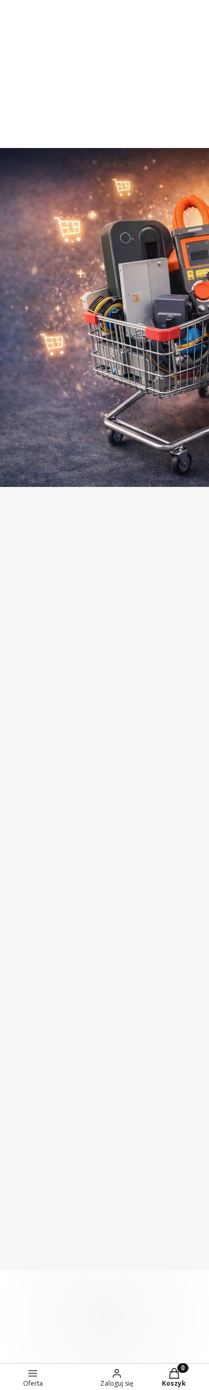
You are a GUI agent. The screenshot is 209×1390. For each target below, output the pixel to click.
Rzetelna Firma (39, 868)
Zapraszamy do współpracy (76, 27)
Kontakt (25, 846)
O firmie (24, 802)
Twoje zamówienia (46, 1102)
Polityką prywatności (120, 741)
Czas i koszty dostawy (52, 1007)
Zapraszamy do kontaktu (76, 49)
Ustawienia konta (44, 1124)
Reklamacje (31, 1051)
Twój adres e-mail (40, 667)
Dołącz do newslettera (74, 695)
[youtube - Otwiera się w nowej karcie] (136, 593)
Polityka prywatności (50, 1263)
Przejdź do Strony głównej (105, 464)
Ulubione (27, 1146)
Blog (18, 890)
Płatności (27, 985)
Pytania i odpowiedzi (50, 1219)
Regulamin (138, 723)
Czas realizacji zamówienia (61, 1029)
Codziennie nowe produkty (76, 70)
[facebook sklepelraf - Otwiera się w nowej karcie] (115, 593)
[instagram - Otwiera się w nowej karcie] (93, 593)
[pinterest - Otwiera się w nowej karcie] (72, 593)
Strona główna (38, 824)
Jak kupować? (36, 1197)
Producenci (31, 912)
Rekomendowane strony (58, 934)
